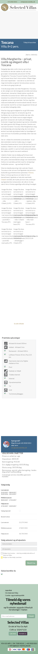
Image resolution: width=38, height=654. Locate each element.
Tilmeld (31, 616)
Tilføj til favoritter (29, 42)
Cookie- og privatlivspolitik (14, 595)
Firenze (30, 173)
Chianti (3, 179)
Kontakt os (22, 633)
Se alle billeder (19, 324)
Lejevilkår (8, 590)
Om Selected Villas (11, 593)
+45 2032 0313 (12, 2)
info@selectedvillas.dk (28, 2)
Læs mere (13, 633)
